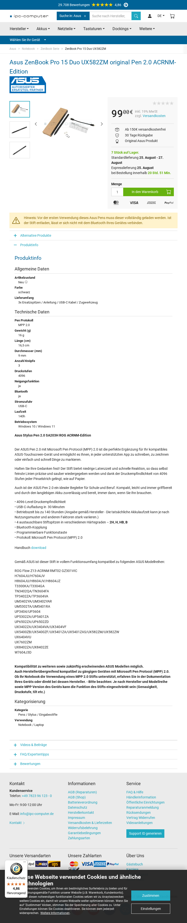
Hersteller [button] (18, 28)
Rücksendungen (138, 812)
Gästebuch (134, 864)
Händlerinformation (141, 797)
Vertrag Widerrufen (140, 818)
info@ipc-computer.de (37, 814)
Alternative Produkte (35, 235)
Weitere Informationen (55, 913)
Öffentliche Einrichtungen (145, 802)
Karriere (132, 869)
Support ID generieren (145, 833)
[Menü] (25, 863)
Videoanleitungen (139, 823)
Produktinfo (29, 245)
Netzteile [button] (65, 28)
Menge (116, 184)
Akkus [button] (42, 28)
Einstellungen (151, 909)
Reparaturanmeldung (142, 807)
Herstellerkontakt (81, 812)
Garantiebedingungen (84, 833)
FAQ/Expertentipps (34, 754)
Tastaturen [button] (92, 28)
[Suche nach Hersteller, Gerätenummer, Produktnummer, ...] (136, 16)
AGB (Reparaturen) (82, 792)
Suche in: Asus (70, 16)
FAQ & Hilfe (134, 792)
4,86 (89, 5)
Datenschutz (77, 807)
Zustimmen (150, 896)
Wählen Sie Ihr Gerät (25, 40)
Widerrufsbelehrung (83, 828)
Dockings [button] (120, 28)
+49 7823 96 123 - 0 (37, 796)
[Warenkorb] (172, 16)
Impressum (76, 818)
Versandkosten (154, 116)
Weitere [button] (145, 28)
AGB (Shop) (77, 797)
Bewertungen (30, 764)
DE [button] (160, 16)
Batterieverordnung (82, 802)
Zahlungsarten (79, 838)
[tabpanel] (69, 124)
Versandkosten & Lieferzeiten (90, 823)
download (38, 548)
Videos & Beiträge (33, 745)
